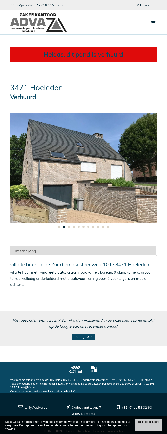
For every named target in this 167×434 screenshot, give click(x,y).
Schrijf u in (83, 337)
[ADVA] (38, 22)
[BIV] (94, 370)
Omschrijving (24, 251)
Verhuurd (23, 97)
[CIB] (75, 370)
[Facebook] (153, 5)
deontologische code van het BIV (55, 391)
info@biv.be (28, 387)
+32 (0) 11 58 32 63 (136, 407)
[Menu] (153, 22)
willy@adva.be (36, 407)
